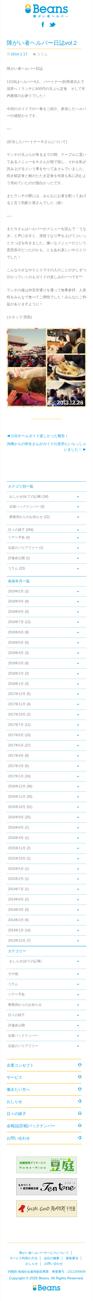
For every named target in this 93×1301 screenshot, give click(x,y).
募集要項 (72, 1258)
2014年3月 (16, 910)
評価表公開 (16, 558)
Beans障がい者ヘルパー (46, 1288)
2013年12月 (17, 940)
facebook (43, 24)
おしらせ (14, 1101)
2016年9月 (16, 817)
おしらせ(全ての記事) (25, 496)
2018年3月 (16, 663)
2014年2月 (16, 920)
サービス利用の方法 (23, 1258)
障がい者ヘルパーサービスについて (44, 1253)
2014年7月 (16, 889)
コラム (42, 54)
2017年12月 (17, 694)
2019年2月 (16, 591)
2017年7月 (16, 725)
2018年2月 (16, 673)
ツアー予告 (16, 537)
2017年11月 (17, 704)
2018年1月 (16, 684)
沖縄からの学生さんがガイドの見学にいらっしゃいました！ (46, 447)
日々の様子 (16, 530)
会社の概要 (51, 1258)
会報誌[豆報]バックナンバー (31, 1126)
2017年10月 (17, 714)
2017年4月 (16, 756)
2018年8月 (16, 612)
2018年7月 (16, 622)
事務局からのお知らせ (26, 517)
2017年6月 (16, 735)
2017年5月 (16, 745)
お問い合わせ (18, 1138)
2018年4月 (16, 653)
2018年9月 (16, 601)
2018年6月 (16, 632)
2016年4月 (16, 838)
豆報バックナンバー (24, 506)
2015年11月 (17, 848)
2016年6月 (16, 827)
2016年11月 (17, 796)
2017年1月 (16, 776)
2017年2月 (16, 766)
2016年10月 (17, 807)
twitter (52, 24)
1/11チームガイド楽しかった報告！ (37, 436)
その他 (13, 974)
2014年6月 (16, 899)
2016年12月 (17, 786)
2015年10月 (17, 858)
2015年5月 (16, 869)
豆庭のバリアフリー (23, 548)
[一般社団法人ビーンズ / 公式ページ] (46, 11)
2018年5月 (16, 642)
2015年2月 (16, 879)
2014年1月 (16, 930)
